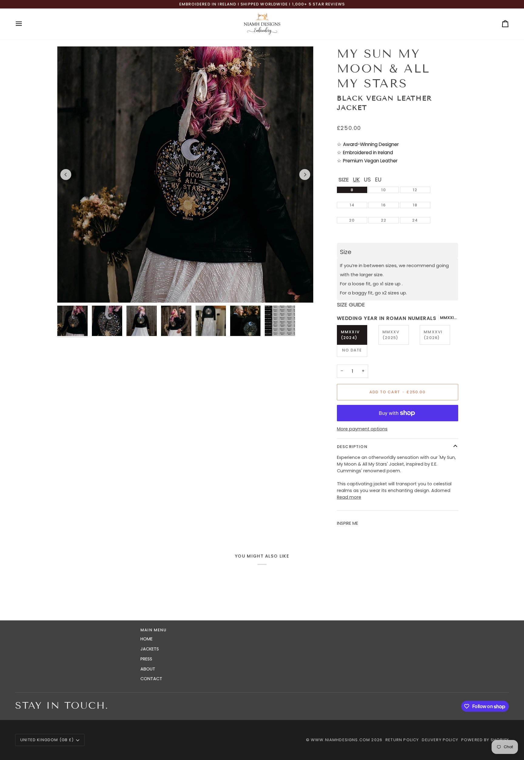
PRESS (146, 659)
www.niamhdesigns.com (340, 740)
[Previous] (65, 174)
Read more (349, 497)
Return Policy (402, 740)
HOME (146, 639)
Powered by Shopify (485, 740)
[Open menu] (24, 23)
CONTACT (151, 679)
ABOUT (147, 669)
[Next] (304, 174)
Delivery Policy (440, 740)
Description (352, 447)
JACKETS (149, 649)
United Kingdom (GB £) (47, 740)
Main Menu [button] (153, 630)
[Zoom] (68, 291)
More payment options (362, 429)
